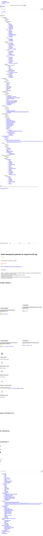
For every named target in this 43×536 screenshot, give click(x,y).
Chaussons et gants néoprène (9, 498)
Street (1, 426)
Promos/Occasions (3, 427)
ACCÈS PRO (4, 533)
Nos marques (2, 435)
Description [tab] (4, 269)
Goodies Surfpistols (7, 513)
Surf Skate (6, 523)
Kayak (5, 479)
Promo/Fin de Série (7, 526)
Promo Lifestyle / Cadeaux (9, 527)
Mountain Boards (7, 520)
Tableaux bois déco (7, 512)
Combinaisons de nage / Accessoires (10, 494)
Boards (5, 484)
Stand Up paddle (7, 478)
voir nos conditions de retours (18, 388)
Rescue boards (7, 482)
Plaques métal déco (7, 511)
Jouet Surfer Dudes (3, 424)
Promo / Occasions (5, 525)
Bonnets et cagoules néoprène (9, 497)
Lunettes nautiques (7, 481)
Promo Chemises (7, 528)
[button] (0, 535)
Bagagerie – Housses (8, 480)
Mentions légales (2, 456)
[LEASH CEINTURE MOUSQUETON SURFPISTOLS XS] (10, 295)
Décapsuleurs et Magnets (8, 510)
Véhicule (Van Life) (8, 515)
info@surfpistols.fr (5, 447)
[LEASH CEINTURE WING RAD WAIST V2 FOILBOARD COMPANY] (10, 327)
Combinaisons (2, 420)
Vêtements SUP (7, 499)
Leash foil (19, 186)
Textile (1, 422)
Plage (5, 514)
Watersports (5, 186)
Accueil (1, 186)
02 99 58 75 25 (4, 450)
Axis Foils (1, 419)
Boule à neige (6, 508)
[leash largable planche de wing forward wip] (32, 327)
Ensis (27, 310)
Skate (5, 522)
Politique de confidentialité (10, 456)
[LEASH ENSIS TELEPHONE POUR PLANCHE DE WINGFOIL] (32, 293)
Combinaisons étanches (8, 495)
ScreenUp (5, 464)
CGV (15, 456)
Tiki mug (6, 516)
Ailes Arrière (6, 488)
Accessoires (6, 500)
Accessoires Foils (14, 186)
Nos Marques (4, 530)
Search (24, 5)
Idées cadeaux (2, 423)
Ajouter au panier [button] (4, 308)
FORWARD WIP (7, 266)
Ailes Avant (6, 487)
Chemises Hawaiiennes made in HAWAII (11, 502)
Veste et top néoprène (8, 496)
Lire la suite (25, 305)
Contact (1, 438)
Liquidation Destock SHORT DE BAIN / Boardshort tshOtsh (23, 504)
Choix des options (4, 340)
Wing (5, 475)
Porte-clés (6, 517)
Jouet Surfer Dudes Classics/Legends (8, 518)
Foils (9, 186)
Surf (5, 476)
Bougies (5, 507)
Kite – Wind (6, 477)
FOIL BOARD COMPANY (8, 346)
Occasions (6, 529)
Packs (5, 485)
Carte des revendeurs (3, 437)
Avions (5, 486)
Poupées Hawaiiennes (8, 509)
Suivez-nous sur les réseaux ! (6, 453)
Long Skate (6, 521)
